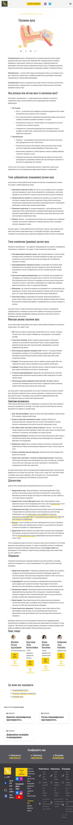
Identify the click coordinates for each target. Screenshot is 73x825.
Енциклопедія (31, 796)
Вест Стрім (64, 817)
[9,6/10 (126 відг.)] (6, 783)
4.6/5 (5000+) (11, 796)
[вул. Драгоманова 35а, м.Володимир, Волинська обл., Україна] (64, 805)
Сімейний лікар (17, 697)
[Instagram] (21, 793)
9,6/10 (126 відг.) (11, 783)
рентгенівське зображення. (22, 519)
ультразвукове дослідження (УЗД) (48, 517)
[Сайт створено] (65, 819)
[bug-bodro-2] (7, 777)
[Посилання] (45, 4)
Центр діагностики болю (31, 778)
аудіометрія (55, 504)
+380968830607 (58, 757)
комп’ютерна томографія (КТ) (38, 514)
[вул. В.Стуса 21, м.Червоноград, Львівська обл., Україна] (52, 803)
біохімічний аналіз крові (26, 536)
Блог (28, 793)
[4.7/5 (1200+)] (6, 790)
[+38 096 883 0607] (64, 776)
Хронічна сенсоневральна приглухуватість (18, 718)
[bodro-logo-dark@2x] (5, 4)
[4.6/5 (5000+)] (6, 796)
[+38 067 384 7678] (41, 776)
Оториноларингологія (20, 690)
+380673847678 (15, 757)
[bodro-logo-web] (7, 771)
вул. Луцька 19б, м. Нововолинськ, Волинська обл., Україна (47, 804)
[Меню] (70, 3)
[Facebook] (17, 793)
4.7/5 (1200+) (11, 790)
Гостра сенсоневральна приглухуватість (52, 718)
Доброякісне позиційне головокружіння (17, 736)
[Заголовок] (21, 779)
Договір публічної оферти (30, 808)
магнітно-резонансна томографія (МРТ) (34, 515)
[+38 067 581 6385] (52, 776)
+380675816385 (36, 757)
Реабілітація (31, 773)
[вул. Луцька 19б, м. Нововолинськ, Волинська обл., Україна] (41, 804)
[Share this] (21, 51)
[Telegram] (17, 779)
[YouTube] (19, 797)
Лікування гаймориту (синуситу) (24, 693)
